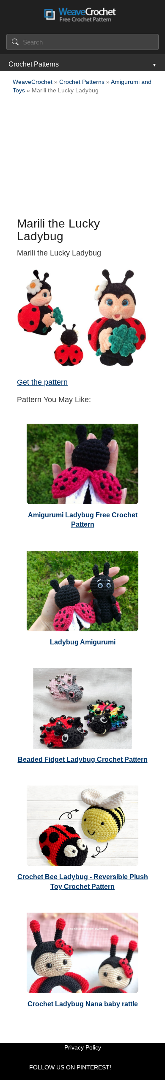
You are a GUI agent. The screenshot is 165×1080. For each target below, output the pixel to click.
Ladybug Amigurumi (83, 642)
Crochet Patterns (33, 64)
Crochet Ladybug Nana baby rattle (83, 1004)
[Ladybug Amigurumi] (82, 589)
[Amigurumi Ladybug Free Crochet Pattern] (82, 461)
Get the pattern (42, 382)
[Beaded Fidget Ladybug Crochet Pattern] (82, 706)
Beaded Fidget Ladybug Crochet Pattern (83, 759)
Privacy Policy (82, 1047)
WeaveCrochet (32, 81)
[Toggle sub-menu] (153, 64)
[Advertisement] (82, 158)
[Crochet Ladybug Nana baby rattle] (82, 950)
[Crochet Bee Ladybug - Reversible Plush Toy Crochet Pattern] (82, 823)
